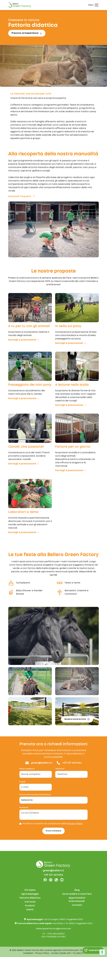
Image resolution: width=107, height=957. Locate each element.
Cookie (54, 953)
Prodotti (30, 906)
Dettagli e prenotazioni (22, 340)
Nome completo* (27, 769)
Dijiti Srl (80, 953)
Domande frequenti (19, 196)
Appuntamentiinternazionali (77, 899)
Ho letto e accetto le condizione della (53, 824)
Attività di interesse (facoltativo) (35, 794)
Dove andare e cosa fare (77, 894)
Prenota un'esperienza (25, 33)
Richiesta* (24, 807)
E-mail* (22, 782)
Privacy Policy (75, 824)
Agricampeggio (30, 894)
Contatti (77, 905)
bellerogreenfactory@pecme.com (53, 929)
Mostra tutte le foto (75, 719)
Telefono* (60, 769)
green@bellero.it (41, 763)
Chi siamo (30, 890)
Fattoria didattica (30, 898)
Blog (77, 890)
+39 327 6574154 (72, 763)
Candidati (28, 953)
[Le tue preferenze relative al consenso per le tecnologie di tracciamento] (102, 952)
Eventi (29, 910)
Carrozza (30, 902)
